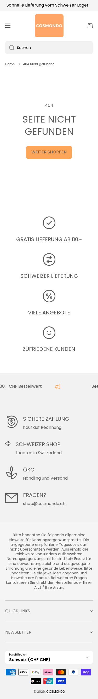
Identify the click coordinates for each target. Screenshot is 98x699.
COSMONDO (55, 691)
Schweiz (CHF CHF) (29, 660)
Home (10, 64)
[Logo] (49, 25)
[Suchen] (9, 47)
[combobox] (49, 47)
